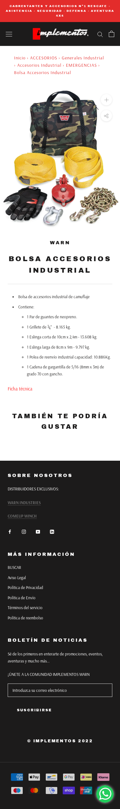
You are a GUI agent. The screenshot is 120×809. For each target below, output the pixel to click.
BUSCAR (14, 567)
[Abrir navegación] (9, 34)
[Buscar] (100, 34)
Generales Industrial (83, 58)
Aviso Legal (17, 577)
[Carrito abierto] (111, 34)
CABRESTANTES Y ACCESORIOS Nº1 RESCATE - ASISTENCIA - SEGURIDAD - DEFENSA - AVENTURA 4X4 (60, 10)
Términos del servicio (25, 607)
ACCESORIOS (43, 58)
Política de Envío (22, 597)
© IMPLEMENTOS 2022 (60, 741)
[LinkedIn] (52, 531)
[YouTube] (38, 531)
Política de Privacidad (25, 587)
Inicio (20, 58)
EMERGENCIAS (81, 65)
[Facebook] (10, 531)
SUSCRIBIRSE (34, 710)
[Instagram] (24, 531)
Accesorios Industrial (39, 65)
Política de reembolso (25, 617)
